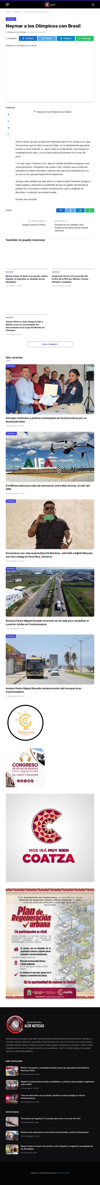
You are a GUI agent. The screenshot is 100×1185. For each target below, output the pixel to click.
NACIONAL (11, 433)
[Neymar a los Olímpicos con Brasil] (50, 73)
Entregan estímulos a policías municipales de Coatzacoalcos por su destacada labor (46, 420)
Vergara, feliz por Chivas (33, 224)
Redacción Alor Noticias (17, 32)
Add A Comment (50, 344)
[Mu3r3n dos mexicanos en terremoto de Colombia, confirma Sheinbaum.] (12, 1135)
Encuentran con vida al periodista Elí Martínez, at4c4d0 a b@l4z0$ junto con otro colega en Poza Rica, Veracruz (49, 555)
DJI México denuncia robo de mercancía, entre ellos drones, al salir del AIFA (48, 487)
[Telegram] (8, 127)
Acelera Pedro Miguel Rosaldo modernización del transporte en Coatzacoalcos (43, 690)
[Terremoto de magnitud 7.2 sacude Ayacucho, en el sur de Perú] (12, 1122)
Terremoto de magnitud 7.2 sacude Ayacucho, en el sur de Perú (50, 1118)
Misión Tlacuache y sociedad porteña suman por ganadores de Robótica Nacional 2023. (55, 1069)
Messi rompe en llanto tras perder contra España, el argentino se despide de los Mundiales (27, 279)
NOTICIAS (11, 366)
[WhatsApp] (8, 134)
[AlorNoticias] (50, 4)
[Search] (93, 5)
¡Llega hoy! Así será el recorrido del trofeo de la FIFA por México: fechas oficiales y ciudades (70, 279)
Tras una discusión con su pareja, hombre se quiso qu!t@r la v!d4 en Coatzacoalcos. (53, 1096)
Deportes (11, 19)
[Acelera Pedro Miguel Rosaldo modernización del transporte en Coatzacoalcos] (50, 659)
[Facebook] (8, 114)
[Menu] (7, 5)
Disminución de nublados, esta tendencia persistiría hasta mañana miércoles (71, 227)
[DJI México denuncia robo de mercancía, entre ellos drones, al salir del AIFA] (50, 456)
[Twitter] (8, 121)
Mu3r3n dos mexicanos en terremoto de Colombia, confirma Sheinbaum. (55, 1132)
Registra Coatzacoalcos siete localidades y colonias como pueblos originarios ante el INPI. (57, 1083)
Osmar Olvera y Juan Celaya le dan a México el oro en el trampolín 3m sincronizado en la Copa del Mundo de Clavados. (25, 326)
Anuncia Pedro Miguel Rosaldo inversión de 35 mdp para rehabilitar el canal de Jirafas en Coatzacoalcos (47, 622)
